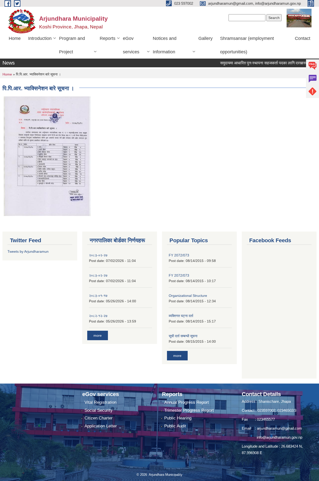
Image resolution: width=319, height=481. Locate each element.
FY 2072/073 (179, 255)
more (97, 335)
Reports (107, 38)
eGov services (131, 45)
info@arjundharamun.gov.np (279, 437)
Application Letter (100, 426)
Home (15, 38)
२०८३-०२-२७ (98, 255)
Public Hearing (177, 418)
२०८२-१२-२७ (98, 316)
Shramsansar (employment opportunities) (247, 45)
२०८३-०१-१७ (98, 296)
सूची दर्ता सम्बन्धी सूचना (183, 336)
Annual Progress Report (186, 402)
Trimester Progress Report (189, 410)
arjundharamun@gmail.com (279, 428)
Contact (302, 38)
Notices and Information (164, 45)
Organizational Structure (188, 296)
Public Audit (175, 426)
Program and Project (72, 45)
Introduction (40, 38)
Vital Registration (100, 402)
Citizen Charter (98, 418)
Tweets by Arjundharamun (28, 251)
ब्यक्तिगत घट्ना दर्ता (181, 316)
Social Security (98, 410)
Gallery (205, 38)
